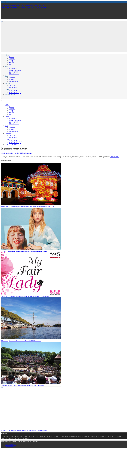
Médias (7, 55)
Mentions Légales (10, 445)
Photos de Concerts (15, 91)
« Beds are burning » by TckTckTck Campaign (16, 153)
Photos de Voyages (15, 93)
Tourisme (7, 83)
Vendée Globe (13, 81)
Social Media (13, 68)
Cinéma (11, 57)
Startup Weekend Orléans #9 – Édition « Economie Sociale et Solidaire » (24, 7)
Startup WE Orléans (15, 70)
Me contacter (9, 447)
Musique (11, 61)
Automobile (12, 78)
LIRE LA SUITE (114, 157)
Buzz (10, 64)
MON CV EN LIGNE (10, 95)
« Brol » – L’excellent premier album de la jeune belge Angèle (27, 251)
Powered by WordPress (8, 441)
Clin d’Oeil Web (13, 72)
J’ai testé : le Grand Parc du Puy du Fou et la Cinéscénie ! (26, 385)
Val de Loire (13, 87)
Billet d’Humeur (14, 74)
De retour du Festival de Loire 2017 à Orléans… (25, 341)
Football (11, 79)
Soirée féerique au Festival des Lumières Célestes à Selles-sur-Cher (22, 5)
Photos (7, 89)
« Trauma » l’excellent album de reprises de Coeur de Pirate (27, 430)
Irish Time (12, 85)
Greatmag (26, 441)
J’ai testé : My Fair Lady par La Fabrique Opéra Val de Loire (29, 296)
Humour (11, 62)
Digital (6, 66)
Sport (6, 76)
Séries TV (12, 59)
